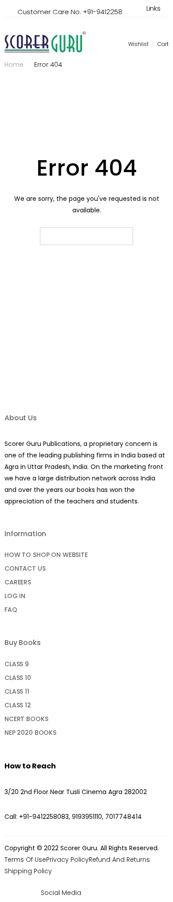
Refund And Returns (119, 859)
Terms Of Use (25, 859)
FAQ (10, 609)
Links (153, 8)
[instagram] (131, 893)
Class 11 (16, 691)
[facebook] (92, 893)
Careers (17, 582)
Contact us (25, 568)
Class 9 (16, 664)
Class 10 (17, 677)
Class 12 (17, 705)
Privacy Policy (67, 859)
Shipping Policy (28, 871)
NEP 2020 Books (30, 732)
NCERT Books (26, 718)
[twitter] (105, 893)
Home (14, 64)
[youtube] (118, 893)
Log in (14, 595)
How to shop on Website (46, 554)
